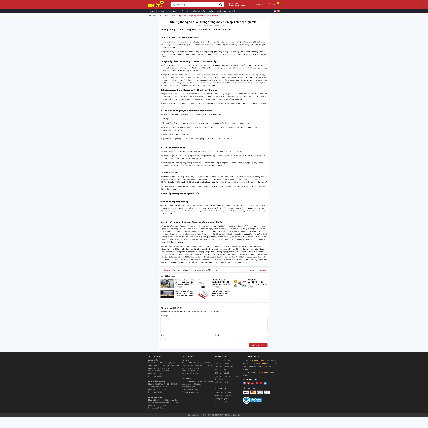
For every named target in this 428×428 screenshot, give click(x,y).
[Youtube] (252, 383)
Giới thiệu (163, 11)
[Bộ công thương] (252, 400)
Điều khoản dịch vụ (222, 402)
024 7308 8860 (238, 4)
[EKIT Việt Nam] (158, 4)
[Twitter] (248, 383)
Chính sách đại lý (221, 382)
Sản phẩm (185, 11)
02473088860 (262, 367)
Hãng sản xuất (199, 11)
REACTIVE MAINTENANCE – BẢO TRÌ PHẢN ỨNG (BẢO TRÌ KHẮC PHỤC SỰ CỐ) (257, 282)
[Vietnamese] (278, 11)
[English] (275, 11)
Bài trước (254, 270)
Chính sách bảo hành (223, 373)
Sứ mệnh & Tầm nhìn (223, 360)
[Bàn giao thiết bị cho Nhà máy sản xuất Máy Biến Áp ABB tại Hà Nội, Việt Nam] (167, 283)
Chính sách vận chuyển (224, 367)
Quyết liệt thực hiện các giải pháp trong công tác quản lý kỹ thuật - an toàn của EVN (185, 293)
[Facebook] (244, 383)
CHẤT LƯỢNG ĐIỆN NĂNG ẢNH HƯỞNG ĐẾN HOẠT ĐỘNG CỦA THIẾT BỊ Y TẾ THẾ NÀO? (220, 282)
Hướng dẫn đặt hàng (223, 392)
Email (217, 335)
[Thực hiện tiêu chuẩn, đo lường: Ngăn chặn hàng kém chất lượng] (203, 294)
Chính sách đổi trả (222, 370)
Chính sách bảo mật (222, 363)
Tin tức (210, 11)
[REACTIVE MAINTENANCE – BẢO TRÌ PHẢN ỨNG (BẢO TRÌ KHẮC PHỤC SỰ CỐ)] (240, 283)
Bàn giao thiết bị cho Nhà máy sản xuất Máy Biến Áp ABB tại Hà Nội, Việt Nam (184, 282)
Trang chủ (152, 11)
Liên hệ (232, 11)
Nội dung (164, 316)
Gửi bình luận (258, 345)
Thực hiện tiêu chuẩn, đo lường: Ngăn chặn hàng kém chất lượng (220, 293)
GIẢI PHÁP (174, 11)
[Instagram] (256, 383)
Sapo (240, 415)
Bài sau (263, 270)
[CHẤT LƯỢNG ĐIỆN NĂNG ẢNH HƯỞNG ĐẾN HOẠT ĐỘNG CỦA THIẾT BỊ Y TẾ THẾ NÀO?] (203, 283)
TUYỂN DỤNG (222, 11)
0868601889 (259, 360)
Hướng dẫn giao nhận (223, 399)
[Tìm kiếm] (220, 4)
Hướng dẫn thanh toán (223, 395)
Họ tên (163, 335)
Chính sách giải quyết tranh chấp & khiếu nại (227, 377)
